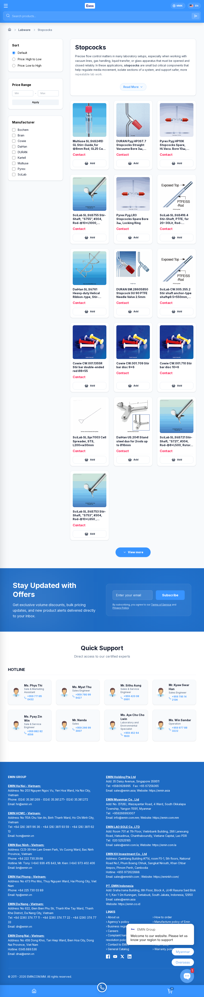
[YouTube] (115, 957)
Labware (24, 30)
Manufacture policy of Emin (172, 921)
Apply (35, 102)
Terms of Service (161, 604)
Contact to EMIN (118, 944)
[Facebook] (108, 957)
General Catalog (118, 949)
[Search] (196, 16)
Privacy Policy (121, 607)
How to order (163, 917)
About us (113, 917)
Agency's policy (118, 921)
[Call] (102, 991)
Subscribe (170, 595)
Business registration (121, 926)
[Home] (9, 29)
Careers (113, 931)
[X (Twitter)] (122, 957)
